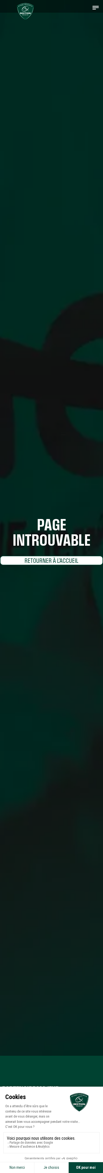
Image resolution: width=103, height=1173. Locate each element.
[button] (95, 7)
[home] (24, 10)
